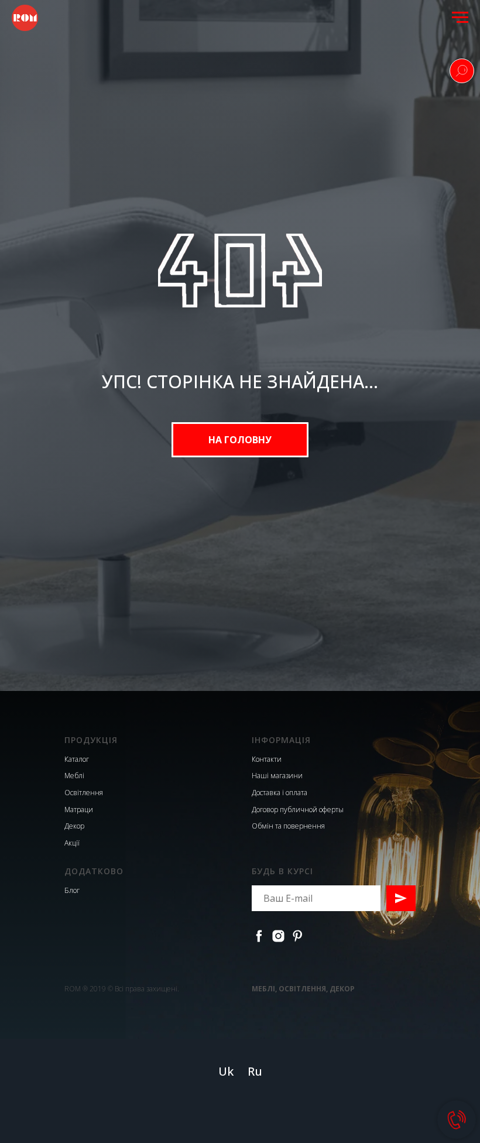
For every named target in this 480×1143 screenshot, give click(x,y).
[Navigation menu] (460, 17)
